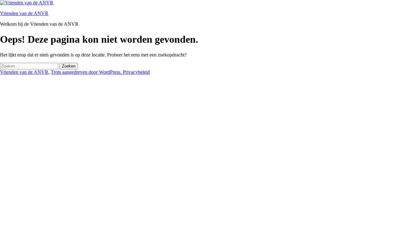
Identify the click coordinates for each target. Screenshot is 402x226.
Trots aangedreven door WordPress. (87, 72)
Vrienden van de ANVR (24, 13)
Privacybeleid (136, 72)
